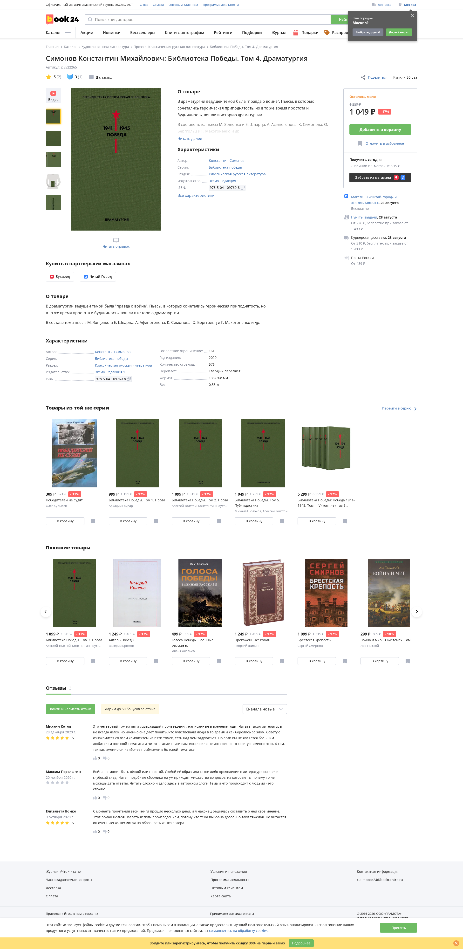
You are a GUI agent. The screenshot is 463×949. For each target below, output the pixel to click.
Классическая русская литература (237, 174)
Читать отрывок (116, 246)
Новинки (112, 32)
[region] (54, 159)
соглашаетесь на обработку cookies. (239, 930)
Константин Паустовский (216, 506)
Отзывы (58, 688)
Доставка (384, 4)
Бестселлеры (142, 32)
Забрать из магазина (373, 177)
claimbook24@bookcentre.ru (380, 879)
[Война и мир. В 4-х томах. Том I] (389, 593)
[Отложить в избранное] (93, 521)
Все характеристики (196, 195)
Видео (53, 99)
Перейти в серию (397, 408)
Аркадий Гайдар (121, 506)
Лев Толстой (370, 645)
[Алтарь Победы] (137, 593)
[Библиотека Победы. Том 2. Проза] (200, 453)
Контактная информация (378, 871)
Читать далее (189, 138)
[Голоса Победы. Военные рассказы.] (200, 593)
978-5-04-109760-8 (225, 187)
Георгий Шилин (247, 645)
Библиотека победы (225, 167)
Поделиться (378, 77)
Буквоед (63, 276)
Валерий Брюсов (121, 645)
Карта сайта (221, 896)
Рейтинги (223, 32)
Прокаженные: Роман (252, 640)
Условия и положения (229, 871)
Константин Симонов (226, 160)
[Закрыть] (456, 943)
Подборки (252, 32)
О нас (144, 4)
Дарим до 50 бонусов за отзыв (130, 709)
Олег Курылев (56, 506)
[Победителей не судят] (74, 453)
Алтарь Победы (121, 640)
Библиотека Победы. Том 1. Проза (137, 500)
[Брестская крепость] (326, 593)
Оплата (158, 4)
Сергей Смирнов (310, 645)
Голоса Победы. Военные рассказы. (192, 643)
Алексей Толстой (184, 506)
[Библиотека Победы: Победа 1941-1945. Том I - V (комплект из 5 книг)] (326, 453)
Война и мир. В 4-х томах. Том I (386, 640)
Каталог (53, 32)
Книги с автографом (184, 32)
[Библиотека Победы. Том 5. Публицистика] (263, 453)
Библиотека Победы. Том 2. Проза (200, 500)
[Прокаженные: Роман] (263, 593)
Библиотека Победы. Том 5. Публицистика (257, 503)
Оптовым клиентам (183, 4)
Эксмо (214, 180)
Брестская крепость (314, 640)
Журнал (279, 32)
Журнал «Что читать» (64, 871)
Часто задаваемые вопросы (69, 879)
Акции (87, 32)
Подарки (310, 32)
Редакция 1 (229, 180)
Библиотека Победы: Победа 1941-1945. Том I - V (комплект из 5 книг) (326, 503)
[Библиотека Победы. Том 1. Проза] (137, 453)
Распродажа (344, 32)
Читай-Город (101, 276)
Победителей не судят (64, 500)
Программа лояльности (221, 4)
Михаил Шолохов (248, 511)
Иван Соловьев (183, 651)
